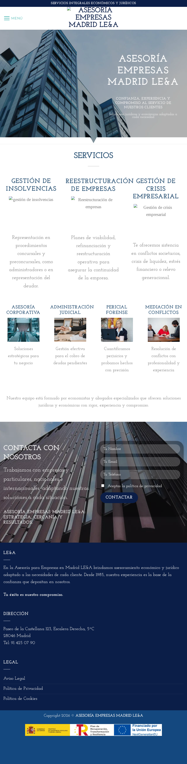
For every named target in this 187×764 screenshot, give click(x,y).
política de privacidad (144, 486)
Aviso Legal (14, 678)
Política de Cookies (20, 699)
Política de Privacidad (23, 689)
